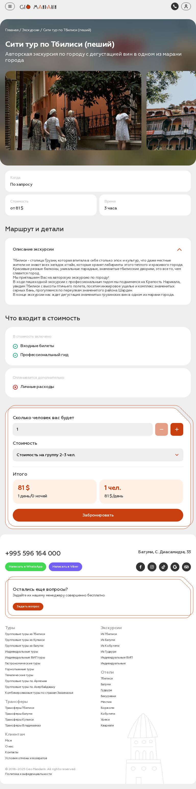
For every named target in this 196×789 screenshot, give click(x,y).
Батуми (106, 684)
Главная (11, 30)
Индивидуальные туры (21, 651)
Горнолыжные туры (19, 669)
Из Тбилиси (109, 634)
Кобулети (108, 713)
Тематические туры (19, 675)
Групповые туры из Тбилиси (25, 634)
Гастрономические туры (22, 663)
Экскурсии (30, 30)
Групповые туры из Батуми (24, 645)
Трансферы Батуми (18, 713)
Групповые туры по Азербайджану (30, 687)
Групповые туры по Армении (26, 681)
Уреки (105, 719)
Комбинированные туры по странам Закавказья (39, 692)
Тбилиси (107, 678)
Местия (106, 702)
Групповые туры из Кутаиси (25, 640)
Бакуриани (108, 696)
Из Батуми (108, 640)
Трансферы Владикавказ (23, 725)
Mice (8, 740)
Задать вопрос (28, 606)
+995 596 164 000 (32, 553)
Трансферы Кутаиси (19, 719)
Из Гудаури (108, 651)
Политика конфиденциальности (28, 774)
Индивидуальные (113, 663)
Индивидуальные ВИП (117, 657)
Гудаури (106, 690)
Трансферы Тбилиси (19, 708)
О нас (9, 746)
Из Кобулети (110, 645)
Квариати (107, 725)
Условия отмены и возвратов (26, 758)
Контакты (11, 752)
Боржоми (107, 708)
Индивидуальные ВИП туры (25, 657)
